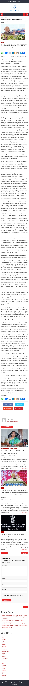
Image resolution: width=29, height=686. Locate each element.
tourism (4, 675)
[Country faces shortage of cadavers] (14, 523)
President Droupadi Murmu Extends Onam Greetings (14, 623)
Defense (4, 646)
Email (3, 584)
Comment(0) (18, 49)
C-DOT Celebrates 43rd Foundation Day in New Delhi (14, 615)
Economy (4, 648)
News (15, 448)
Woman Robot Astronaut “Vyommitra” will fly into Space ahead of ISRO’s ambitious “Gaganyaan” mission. (5, 553)
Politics (3, 668)
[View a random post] (27, 14)
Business (4, 639)
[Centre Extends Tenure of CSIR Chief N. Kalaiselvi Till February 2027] (14, 438)
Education (3, 448)
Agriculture (4, 636)
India (2, 42)
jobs (3, 660)
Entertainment (5, 651)
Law (3, 663)
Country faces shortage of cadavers (12, 534)
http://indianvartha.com (12, 421)
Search (2, 605)
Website (4, 589)
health (3, 653)
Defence (4, 644)
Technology (5, 673)
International (5, 658)
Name (4, 578)
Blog (3, 637)
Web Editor (12, 49)
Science (4, 670)
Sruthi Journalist (12, 455)
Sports (3, 672)
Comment (5, 565)
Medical (4, 665)
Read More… (25, 468)
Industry (4, 656)
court (3, 641)
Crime (3, 643)
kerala (11, 448)
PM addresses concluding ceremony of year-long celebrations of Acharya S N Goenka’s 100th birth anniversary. (25, 553)
